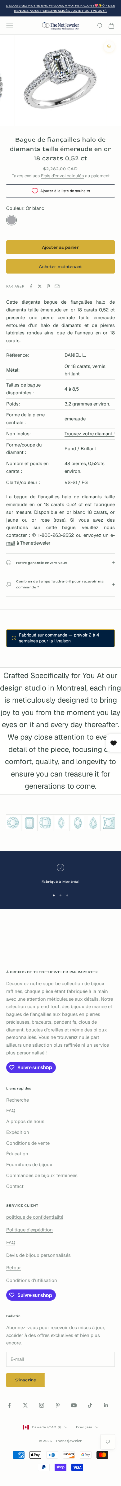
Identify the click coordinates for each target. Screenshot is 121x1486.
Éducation (17, 1154)
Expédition (17, 1132)
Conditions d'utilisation (31, 1280)
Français (84, 1427)
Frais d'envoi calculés (62, 176)
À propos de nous (25, 1121)
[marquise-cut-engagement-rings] (61, 822)
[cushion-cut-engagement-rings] (45, 822)
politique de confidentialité (34, 1217)
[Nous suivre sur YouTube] (74, 1405)
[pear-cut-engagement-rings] (93, 822)
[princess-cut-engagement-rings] (108, 822)
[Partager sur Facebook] (31, 286)
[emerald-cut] (29, 822)
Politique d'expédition (29, 1230)
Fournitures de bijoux (29, 1164)
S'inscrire (25, 1380)
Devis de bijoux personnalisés (38, 1255)
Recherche (17, 1100)
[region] (60, 874)
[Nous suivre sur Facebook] (9, 1405)
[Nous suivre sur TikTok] (90, 1405)
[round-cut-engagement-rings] (13, 822)
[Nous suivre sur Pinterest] (58, 1405)
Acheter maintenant (60, 266)
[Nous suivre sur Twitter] (25, 1405)
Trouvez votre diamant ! (89, 434)
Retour (13, 1268)
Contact (15, 1186)
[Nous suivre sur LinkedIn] (106, 1405)
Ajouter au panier (60, 247)
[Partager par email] (57, 286)
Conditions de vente (28, 1143)
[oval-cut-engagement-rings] (77, 822)
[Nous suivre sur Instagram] (41, 1405)
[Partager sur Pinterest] (48, 286)
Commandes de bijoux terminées (42, 1175)
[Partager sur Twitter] (39, 286)
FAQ (10, 1110)
